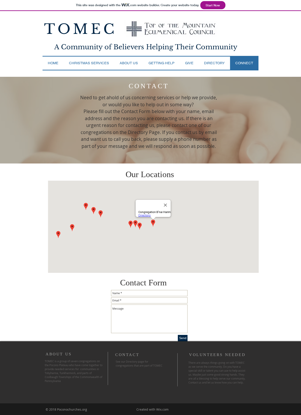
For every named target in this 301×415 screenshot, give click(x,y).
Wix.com (162, 409)
